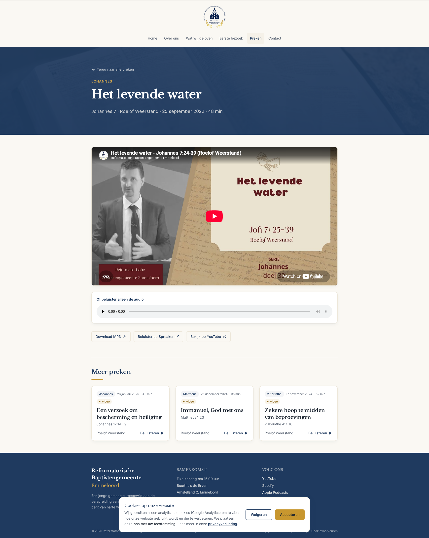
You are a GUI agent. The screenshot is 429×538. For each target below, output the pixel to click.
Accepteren (290, 514)
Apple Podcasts (275, 492)
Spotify (268, 485)
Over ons (171, 38)
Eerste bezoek (231, 38)
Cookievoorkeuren (324, 531)
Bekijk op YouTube (205, 336)
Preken (255, 38)
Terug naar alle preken (115, 69)
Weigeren (259, 514)
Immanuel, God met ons (212, 410)
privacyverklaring (222, 524)
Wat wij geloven (199, 38)
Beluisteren (149, 433)
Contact (274, 38)
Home (152, 38)
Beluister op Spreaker (156, 336)
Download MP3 (108, 336)
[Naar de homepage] (214, 17)
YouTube (269, 478)
